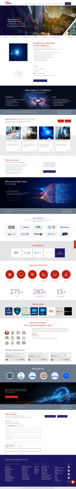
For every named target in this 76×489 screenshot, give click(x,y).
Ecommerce (36, 466)
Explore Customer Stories (11, 396)
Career (56, 477)
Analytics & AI (8, 472)
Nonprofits (36, 470)
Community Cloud (25, 477)
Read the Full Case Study (49, 171)
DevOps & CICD (8, 479)
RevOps (56, 472)
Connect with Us (12, 25)
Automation (7, 473)
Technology (36, 469)
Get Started (75, 244)
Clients (5, 37)
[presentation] (61, 121)
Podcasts (57, 469)
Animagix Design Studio (49, 487)
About (56, 466)
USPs (35, 37)
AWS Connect (45, 469)
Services (15, 37)
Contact (68, 3)
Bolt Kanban (44, 467)
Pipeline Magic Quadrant (47, 474)
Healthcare (36, 472)
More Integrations (60, 252)
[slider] (11, 359)
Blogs (56, 476)
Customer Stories (57, 37)
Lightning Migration (9, 469)
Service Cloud (25, 473)
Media (54, 3)
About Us (61, 3)
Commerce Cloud (25, 467)
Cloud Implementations (10, 477)
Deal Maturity (44, 473)
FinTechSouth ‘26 (58, 473)
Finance (36, 473)
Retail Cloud (24, 469)
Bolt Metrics (44, 472)
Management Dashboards (47, 477)
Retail (35, 467)
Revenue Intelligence (59, 470)
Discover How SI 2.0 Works (40, 80)
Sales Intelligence (8, 476)
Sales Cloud (24, 472)
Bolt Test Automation (46, 479)
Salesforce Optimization (29, 140)
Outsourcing (7, 470)
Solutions (32, 3)
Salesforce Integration (45, 140)
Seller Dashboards (45, 476)
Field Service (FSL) (25, 479)
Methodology (67, 211)
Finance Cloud (25, 476)
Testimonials (69, 37)
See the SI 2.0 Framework (64, 112)
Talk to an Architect (62, 416)
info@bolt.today (11, 425)
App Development (9, 480)
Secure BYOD (44, 470)
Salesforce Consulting (12, 140)
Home (25, 3)
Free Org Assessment (50, 416)
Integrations (7, 467)
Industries (39, 3)
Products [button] (47, 3)
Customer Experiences (59, 467)
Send (23, 450)
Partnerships (25, 37)
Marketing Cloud (25, 475)
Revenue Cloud (25, 470)
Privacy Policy (58, 480)
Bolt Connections (45, 466)
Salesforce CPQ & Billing (62, 140)
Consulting (7, 466)
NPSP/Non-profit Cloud (27, 466)
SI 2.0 (56, 475)
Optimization (8, 475)
